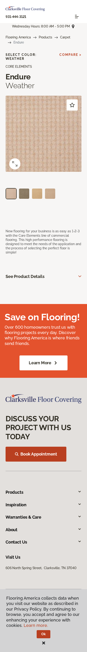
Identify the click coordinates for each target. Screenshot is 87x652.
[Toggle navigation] (76, 16)
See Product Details (25, 276)
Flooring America (18, 37)
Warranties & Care (23, 517)
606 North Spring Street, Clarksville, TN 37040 (41, 568)
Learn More (40, 362)
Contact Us (16, 542)
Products (45, 37)
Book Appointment (38, 454)
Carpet (65, 37)
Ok (43, 634)
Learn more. (36, 625)
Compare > (70, 55)
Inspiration (16, 504)
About (11, 529)
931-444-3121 (16, 17)
